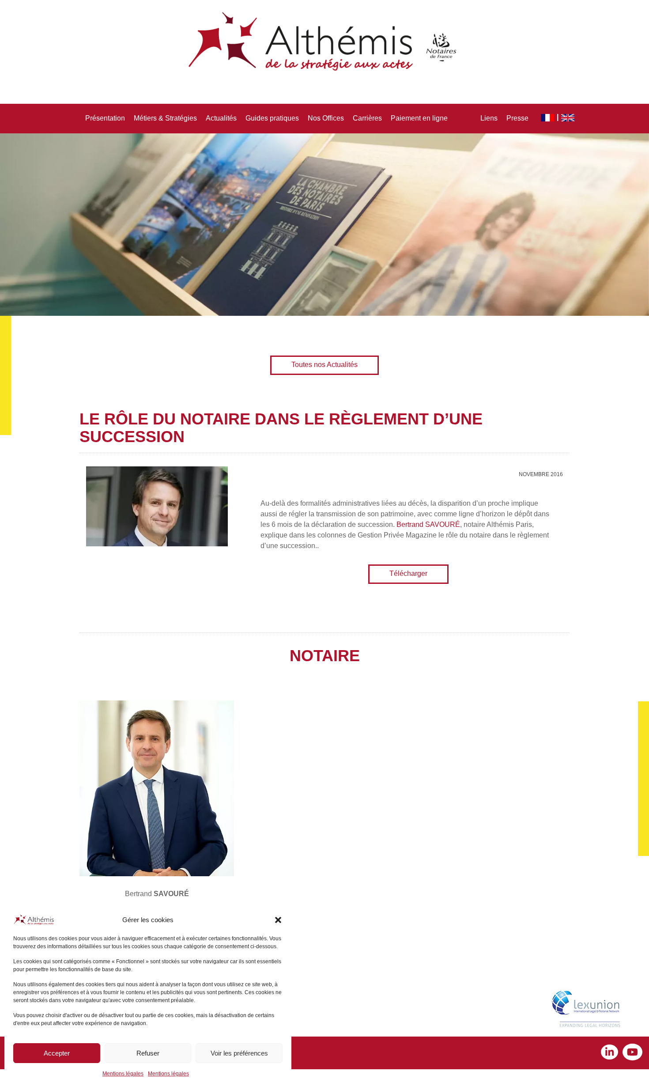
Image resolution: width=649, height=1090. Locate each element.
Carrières (367, 118)
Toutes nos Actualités (324, 364)
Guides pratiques (272, 118)
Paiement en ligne (419, 118)
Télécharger (408, 573)
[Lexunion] (588, 1010)
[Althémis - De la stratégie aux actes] (324, 41)
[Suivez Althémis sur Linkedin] (612, 1053)
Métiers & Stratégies (165, 118)
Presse (517, 118)
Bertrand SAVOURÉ (428, 524)
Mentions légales (122, 1074)
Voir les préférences (239, 1053)
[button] (278, 920)
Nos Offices (326, 118)
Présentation (105, 118)
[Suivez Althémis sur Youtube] (632, 1053)
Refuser (147, 1053)
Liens (489, 118)
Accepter (57, 1053)
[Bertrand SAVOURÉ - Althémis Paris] (156, 788)
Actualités (221, 118)
